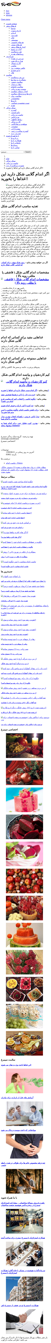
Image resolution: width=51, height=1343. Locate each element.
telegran (9, 15)
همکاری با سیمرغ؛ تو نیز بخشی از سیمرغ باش (19, 1305)
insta (8, 13)
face (7, 11)
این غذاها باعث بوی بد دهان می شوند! (16, 1065)
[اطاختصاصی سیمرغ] (25, 746)
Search (27, 152)
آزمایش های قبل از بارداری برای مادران (17, 1098)
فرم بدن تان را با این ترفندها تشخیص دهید (18, 395)
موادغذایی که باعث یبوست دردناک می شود (18, 1130)
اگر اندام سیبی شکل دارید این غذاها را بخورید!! (25, 390)
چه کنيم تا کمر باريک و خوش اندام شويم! (23, 406)
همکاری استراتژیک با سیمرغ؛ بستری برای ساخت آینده (23, 1238)
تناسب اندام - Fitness (14, 463)
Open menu (5, 19)
